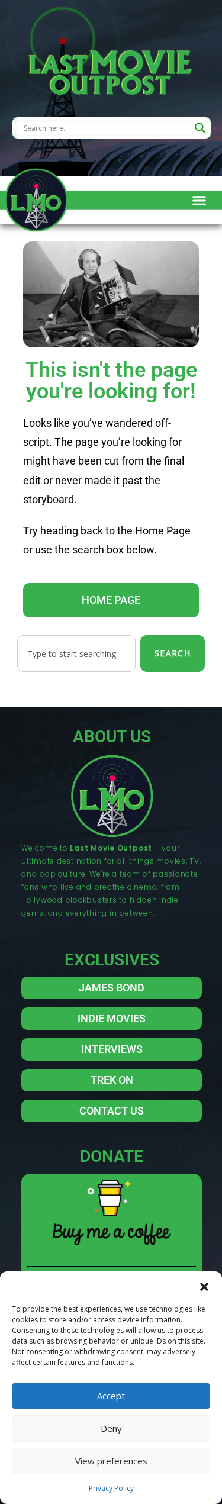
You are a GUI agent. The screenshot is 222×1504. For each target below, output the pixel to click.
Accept (111, 1396)
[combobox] (76, 653)
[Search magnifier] (200, 128)
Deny (111, 1428)
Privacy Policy (111, 1488)
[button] (204, 1286)
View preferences (111, 1461)
